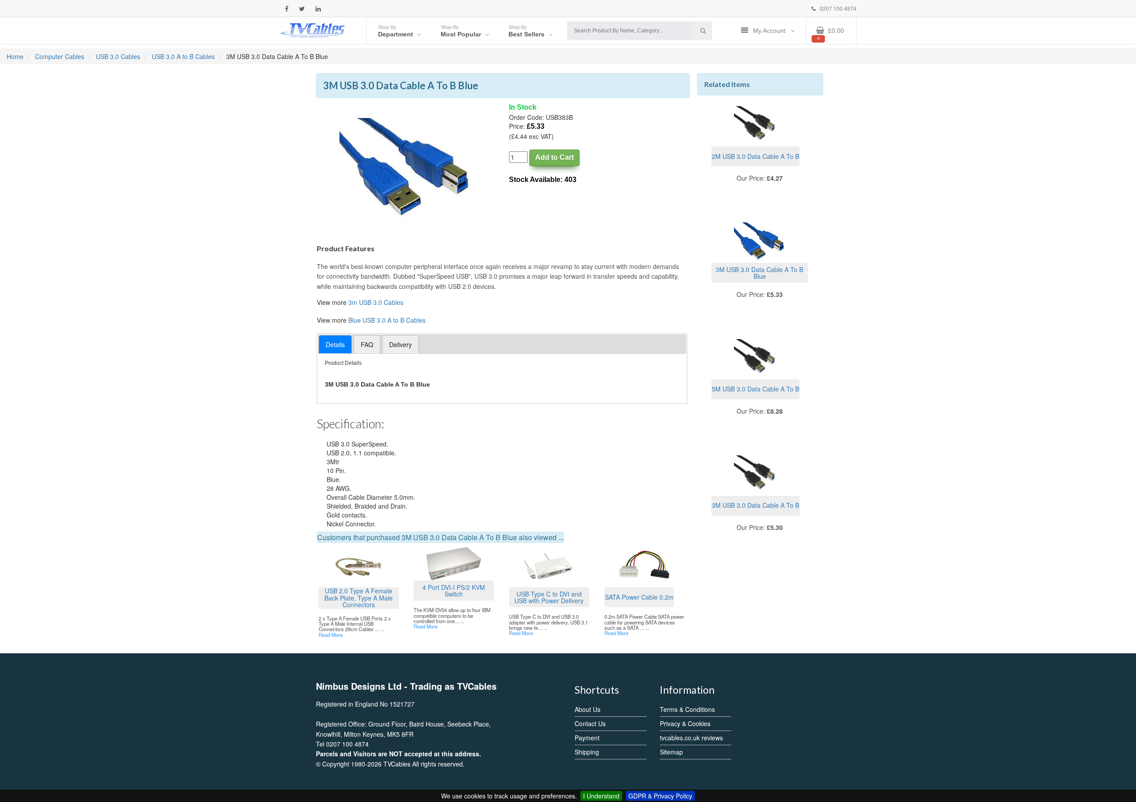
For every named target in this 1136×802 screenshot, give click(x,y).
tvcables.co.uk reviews (691, 737)
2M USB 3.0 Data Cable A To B (755, 156)
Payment (587, 737)
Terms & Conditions (687, 709)
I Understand (601, 795)
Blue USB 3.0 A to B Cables (387, 320)
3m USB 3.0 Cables (375, 302)
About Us (587, 709)
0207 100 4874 (837, 8)
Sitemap (671, 751)
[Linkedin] (318, 8)
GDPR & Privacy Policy (660, 795)
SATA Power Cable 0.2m (639, 597)
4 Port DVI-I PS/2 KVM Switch (453, 590)
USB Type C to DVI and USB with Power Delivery (549, 597)
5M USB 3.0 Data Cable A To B (755, 388)
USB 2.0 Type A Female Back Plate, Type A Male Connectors (358, 597)
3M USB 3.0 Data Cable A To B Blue (759, 273)
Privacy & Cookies (685, 723)
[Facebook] (287, 8)
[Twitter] (302, 8)
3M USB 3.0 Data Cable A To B (755, 505)
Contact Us (590, 723)
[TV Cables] (313, 29)
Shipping (587, 751)
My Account (770, 30)
